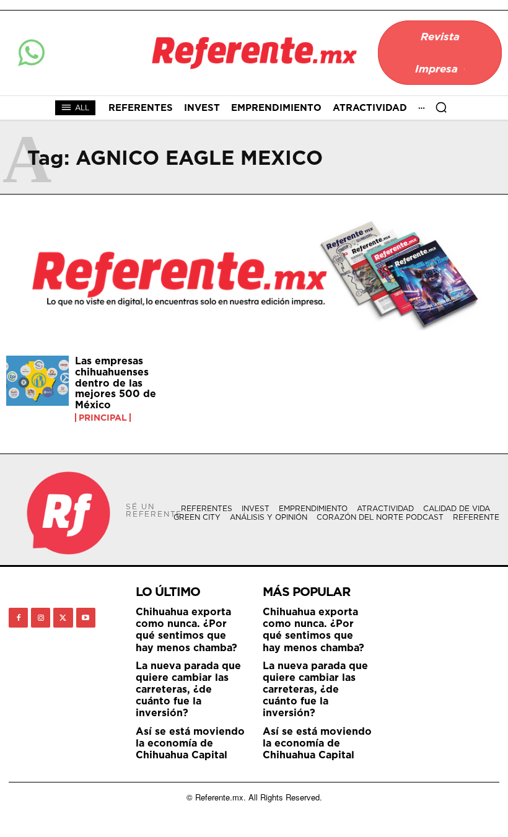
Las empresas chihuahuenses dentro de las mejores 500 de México (115, 382)
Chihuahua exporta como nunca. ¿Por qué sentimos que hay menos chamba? (186, 629)
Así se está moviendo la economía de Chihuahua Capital (190, 742)
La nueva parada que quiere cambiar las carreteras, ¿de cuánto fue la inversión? (188, 689)
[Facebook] (18, 617)
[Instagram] (40, 617)
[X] (62, 617)
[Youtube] (85, 617)
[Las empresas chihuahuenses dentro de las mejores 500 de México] (37, 381)
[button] (441, 107)
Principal (103, 417)
